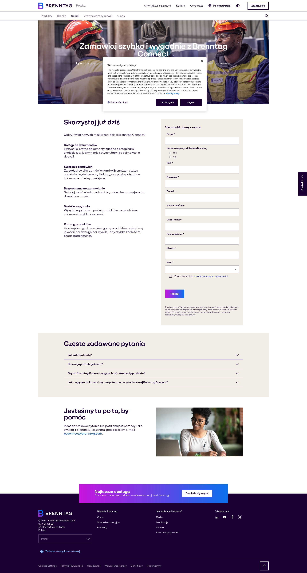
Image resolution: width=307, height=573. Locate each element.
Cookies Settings (119, 102)
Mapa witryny (154, 566)
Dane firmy (137, 566)
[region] (155, 84)
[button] (258, 6)
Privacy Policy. (173, 93)
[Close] (202, 61)
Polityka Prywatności (71, 566)
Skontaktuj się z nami (157, 5)
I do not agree (167, 102)
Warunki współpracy (115, 566)
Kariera (180, 5)
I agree (190, 102)
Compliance (94, 566)
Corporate (196, 5)
